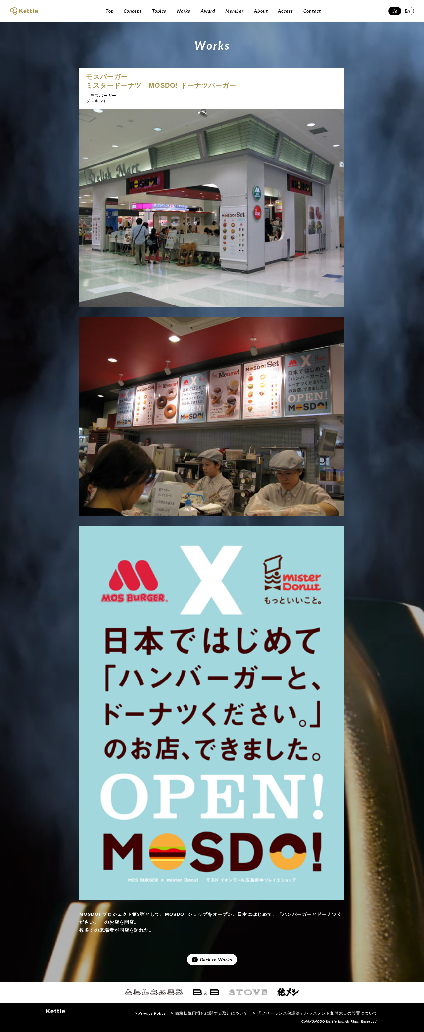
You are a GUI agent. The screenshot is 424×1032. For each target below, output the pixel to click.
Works (183, 11)
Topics (159, 11)
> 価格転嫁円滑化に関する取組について (209, 1013)
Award (208, 11)
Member (234, 11)
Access (285, 11)
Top (110, 11)
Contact (312, 11)
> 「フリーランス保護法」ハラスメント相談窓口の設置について (315, 1013)
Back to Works (216, 959)
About (261, 11)
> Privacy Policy (150, 1013)
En (407, 11)
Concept (133, 11)
